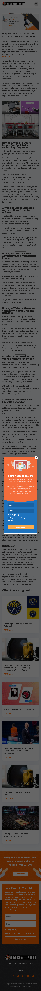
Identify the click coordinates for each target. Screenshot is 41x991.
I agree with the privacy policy (19, 519)
